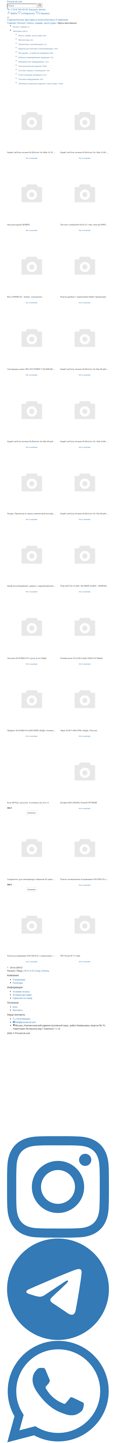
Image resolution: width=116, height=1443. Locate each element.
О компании (62, 19)
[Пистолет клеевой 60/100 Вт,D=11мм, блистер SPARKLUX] (84, 193)
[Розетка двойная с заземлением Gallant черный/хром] (84, 265)
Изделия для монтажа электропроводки (38, 48)
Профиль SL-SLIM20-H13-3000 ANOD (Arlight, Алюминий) (31, 730)
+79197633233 (22, 1018)
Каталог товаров (21, 26)
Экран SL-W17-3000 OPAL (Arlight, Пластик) (78, 730)
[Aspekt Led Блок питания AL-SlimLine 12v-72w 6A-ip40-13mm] (84, 482)
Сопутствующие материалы (32, 74)
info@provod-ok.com (25, 1022)
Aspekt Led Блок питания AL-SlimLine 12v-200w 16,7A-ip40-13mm (34, 152)
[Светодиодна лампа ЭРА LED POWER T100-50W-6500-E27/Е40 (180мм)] (31, 337)
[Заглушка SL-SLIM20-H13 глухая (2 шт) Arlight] (31, 626)
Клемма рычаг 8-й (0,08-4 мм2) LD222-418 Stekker (81, 658)
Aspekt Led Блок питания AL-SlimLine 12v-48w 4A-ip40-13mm (33, 441)
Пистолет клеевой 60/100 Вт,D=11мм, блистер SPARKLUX (85, 224)
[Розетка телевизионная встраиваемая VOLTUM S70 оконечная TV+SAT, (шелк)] (84, 847)
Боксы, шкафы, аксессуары (41, 23)
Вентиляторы (25, 39)
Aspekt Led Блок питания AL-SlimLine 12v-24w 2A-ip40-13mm (86, 369)
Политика (18, 982)
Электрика (20, 31)
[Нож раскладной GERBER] (31, 193)
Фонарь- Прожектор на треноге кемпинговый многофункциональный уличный (40, 513)
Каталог (20, 19)
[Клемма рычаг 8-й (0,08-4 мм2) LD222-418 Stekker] (84, 626)
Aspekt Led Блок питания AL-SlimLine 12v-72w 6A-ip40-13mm (86, 513)
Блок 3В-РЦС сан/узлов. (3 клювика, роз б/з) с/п (28, 802)
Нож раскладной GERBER (18, 224)
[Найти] (39, 5)
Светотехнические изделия (32, 66)
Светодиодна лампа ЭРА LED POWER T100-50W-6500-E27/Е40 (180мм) (38, 369)
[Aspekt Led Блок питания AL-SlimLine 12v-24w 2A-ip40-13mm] (84, 337)
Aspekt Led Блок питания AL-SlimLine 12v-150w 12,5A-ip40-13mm (87, 152)
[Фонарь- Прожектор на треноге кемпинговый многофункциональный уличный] (31, 482)
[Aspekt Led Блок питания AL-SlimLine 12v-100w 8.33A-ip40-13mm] (84, 410)
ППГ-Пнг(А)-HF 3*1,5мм (70, 955)
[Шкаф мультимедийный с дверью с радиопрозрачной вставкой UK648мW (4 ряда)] (31, 554)
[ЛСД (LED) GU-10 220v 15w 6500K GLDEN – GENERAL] (84, 554)
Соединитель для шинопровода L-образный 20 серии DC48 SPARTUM (37, 879)
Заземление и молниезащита (32, 44)
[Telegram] (58, 1339)
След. (38, 970)
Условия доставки (22, 994)
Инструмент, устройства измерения (35, 53)
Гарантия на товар (22, 998)
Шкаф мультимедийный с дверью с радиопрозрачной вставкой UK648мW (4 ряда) (42, 585)
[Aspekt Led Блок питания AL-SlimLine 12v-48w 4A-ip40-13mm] (31, 410)
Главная (11, 19)
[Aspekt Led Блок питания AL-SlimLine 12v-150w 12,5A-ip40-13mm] (84, 120)
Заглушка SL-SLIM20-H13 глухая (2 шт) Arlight (26, 658)
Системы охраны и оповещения (34, 70)
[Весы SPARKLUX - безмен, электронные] (31, 265)
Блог (15, 1007)
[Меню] (8, 17)
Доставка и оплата (35, 19)
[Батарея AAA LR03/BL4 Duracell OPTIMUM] (84, 771)
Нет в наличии (31, 158)
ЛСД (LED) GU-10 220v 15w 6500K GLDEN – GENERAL (83, 585)
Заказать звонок (37, 9)
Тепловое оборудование (30, 79)
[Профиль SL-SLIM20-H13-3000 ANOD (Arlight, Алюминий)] (31, 699)
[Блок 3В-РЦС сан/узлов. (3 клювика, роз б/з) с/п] (31, 771)
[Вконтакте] (58, 1134)
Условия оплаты (21, 991)
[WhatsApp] (58, 1441)
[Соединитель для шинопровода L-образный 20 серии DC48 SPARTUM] (31, 847)
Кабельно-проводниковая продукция (36, 57)
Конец (46, 970)
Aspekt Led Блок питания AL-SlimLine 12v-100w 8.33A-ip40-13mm (87, 441)
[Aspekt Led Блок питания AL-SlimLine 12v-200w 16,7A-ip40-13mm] (31, 120)
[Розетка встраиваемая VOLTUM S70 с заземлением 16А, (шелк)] (31, 924)
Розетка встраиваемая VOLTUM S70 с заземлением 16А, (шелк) (34, 955)
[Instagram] (58, 1236)
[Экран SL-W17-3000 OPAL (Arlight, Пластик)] (84, 699)
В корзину (32, 812)
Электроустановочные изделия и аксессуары (40, 83)
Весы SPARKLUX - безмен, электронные (24, 296)
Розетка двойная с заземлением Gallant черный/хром (83, 296)
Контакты (50, 19)
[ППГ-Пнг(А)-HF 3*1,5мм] (84, 924)
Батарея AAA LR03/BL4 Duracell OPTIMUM (78, 802)
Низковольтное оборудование (33, 61)
